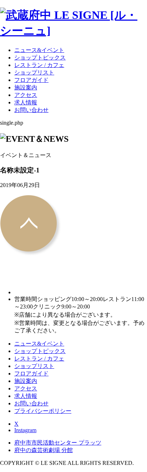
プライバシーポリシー (42, 411)
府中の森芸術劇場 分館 (43, 450)
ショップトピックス (40, 58)
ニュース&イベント (39, 50)
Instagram (25, 430)
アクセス (25, 95)
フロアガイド (31, 80)
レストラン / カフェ (39, 65)
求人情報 (25, 102)
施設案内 (25, 87)
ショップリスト (34, 72)
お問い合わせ (31, 110)
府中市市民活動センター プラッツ (57, 443)
